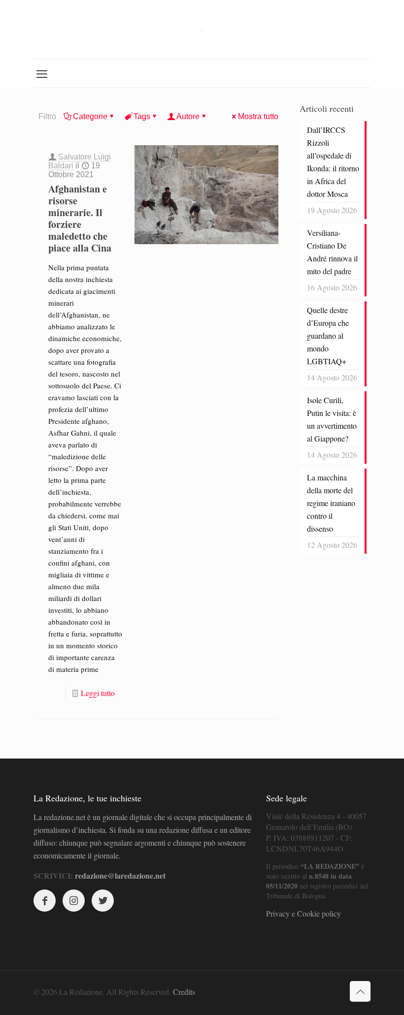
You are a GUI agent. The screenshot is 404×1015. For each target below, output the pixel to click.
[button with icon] (45, 900)
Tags (142, 116)
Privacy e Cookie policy (303, 913)
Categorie (90, 116)
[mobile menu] (42, 73)
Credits (184, 991)
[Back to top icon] (360, 991)
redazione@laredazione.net (120, 875)
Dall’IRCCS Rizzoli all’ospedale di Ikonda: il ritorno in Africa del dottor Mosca (333, 162)
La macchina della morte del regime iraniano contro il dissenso (331, 503)
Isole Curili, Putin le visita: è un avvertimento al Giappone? (332, 419)
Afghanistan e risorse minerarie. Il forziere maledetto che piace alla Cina (79, 218)
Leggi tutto (98, 693)
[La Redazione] (202, 29)
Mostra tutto (258, 116)
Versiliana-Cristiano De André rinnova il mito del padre (332, 251)
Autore (188, 116)
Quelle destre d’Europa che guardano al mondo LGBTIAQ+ (328, 335)
